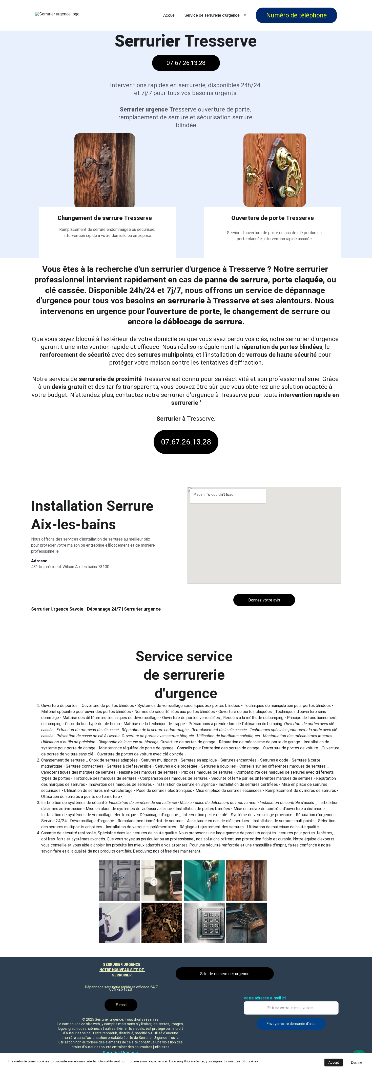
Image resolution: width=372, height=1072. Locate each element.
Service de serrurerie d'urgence (212, 15)
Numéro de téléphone (296, 15)
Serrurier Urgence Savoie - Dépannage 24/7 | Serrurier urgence (96, 609)
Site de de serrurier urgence (225, 973)
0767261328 (120, 989)
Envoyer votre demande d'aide (291, 1024)
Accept (333, 1062)
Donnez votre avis (264, 600)
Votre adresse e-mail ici (265, 998)
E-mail (121, 1004)
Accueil (169, 15)
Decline (356, 1062)
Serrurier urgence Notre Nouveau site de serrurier (122, 970)
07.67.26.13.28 (186, 62)
